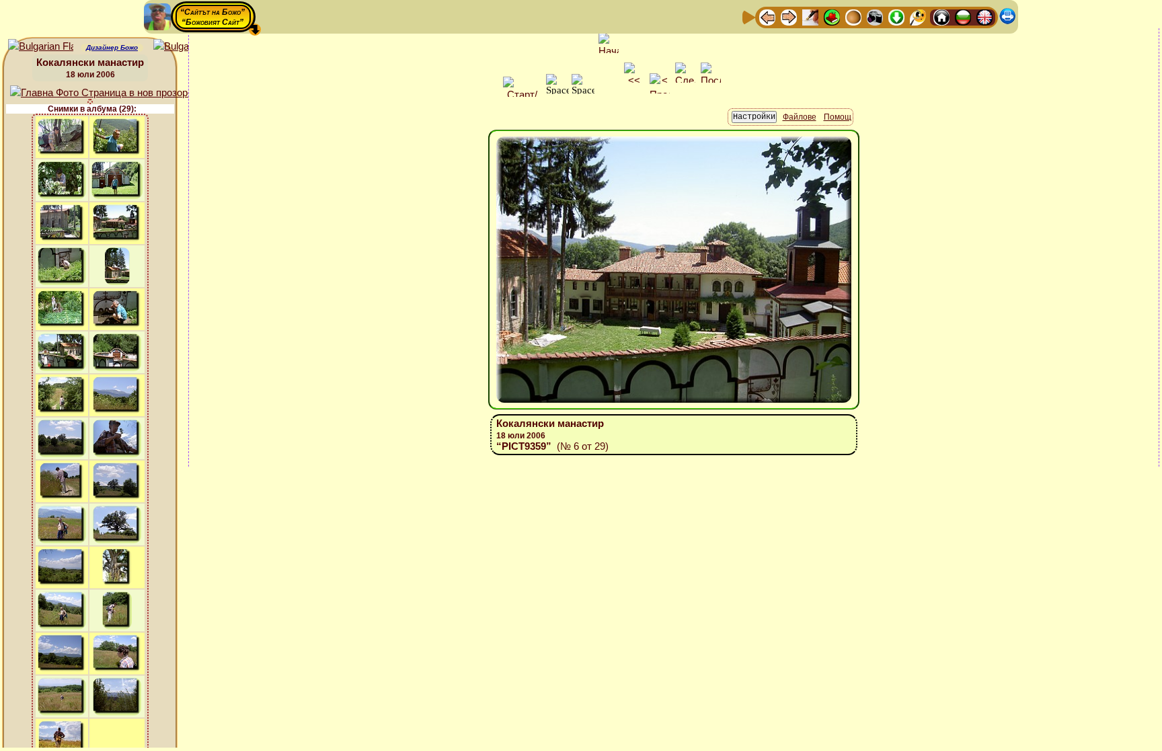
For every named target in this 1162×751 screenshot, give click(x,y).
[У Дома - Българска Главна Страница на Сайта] (963, 16)
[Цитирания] (832, 16)
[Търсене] (918, 16)
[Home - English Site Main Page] (984, 16)
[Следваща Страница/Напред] (789, 16)
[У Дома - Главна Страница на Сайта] (941, 16)
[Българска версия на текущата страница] (186, 46)
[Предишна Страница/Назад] (767, 16)
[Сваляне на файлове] (896, 16)
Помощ (837, 117)
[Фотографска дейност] (875, 16)
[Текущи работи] (853, 16)
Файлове (799, 117)
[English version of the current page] (41, 46)
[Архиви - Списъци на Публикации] (810, 16)
